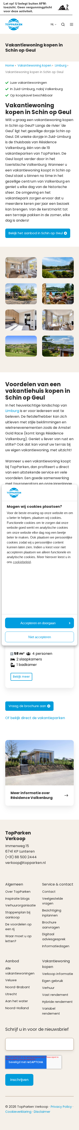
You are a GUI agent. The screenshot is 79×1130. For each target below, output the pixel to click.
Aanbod (12, 961)
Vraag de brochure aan (27, 706)
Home (9, 65)
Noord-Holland (17, 1008)
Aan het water (16, 1001)
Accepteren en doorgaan (38, 623)
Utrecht (11, 994)
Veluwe (11, 980)
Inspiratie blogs (17, 898)
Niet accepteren (39, 637)
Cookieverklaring (18, 1111)
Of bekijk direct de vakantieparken (35, 717)
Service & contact (57, 884)
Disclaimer (42, 1111)
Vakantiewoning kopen (34, 65)
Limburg (60, 65)
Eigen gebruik (52, 981)
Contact (49, 891)
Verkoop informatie (57, 974)
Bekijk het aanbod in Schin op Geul (36, 233)
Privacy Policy (61, 1106)
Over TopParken (18, 891)
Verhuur (48, 988)
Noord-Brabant (17, 987)
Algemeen (14, 884)
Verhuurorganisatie (20, 905)
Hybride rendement (57, 1002)
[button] (63, 24)
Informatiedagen (55, 946)
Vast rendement (55, 995)
